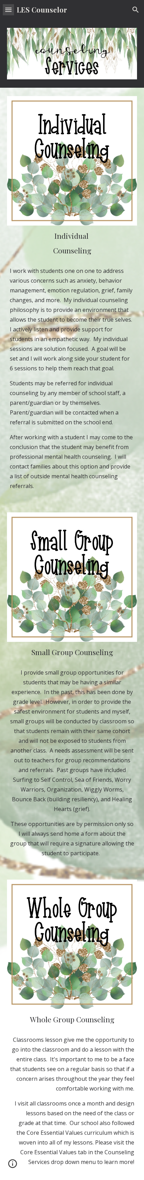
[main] (72, 243)
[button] (8, 9)
